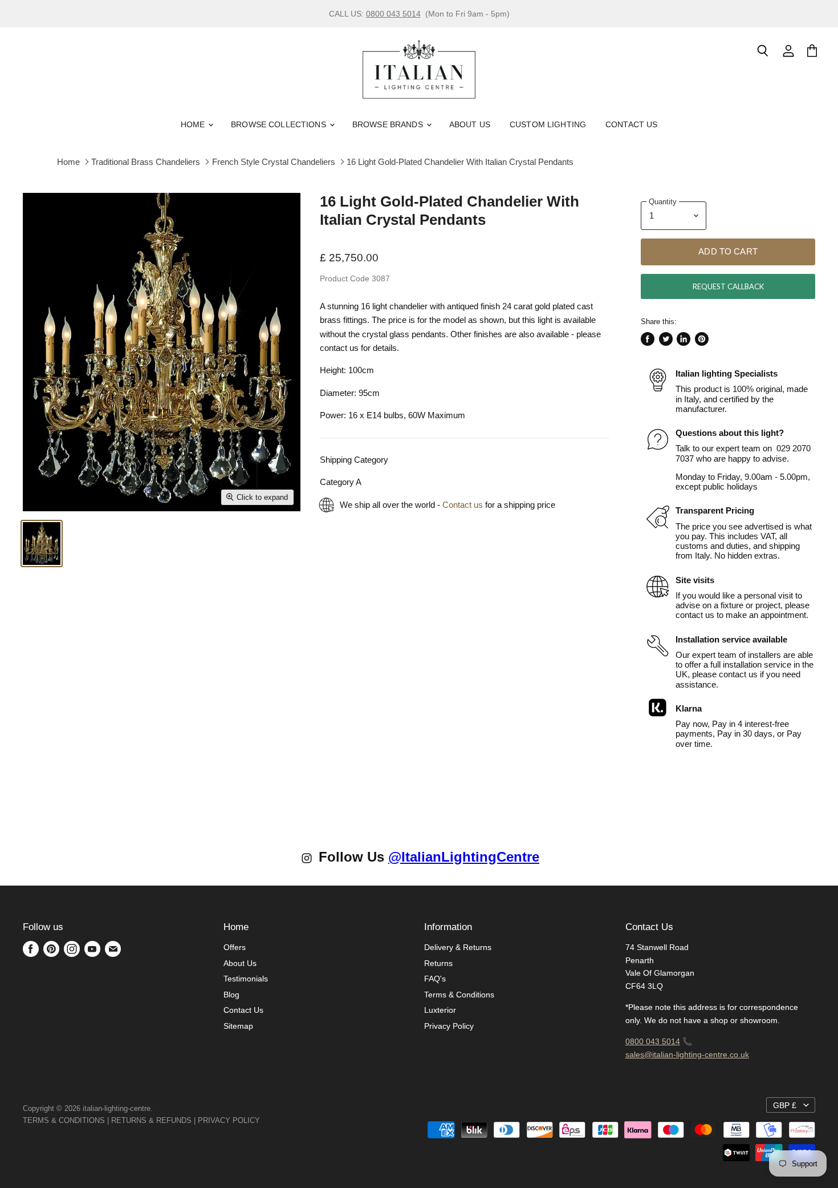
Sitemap (238, 1026)
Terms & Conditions (459, 994)
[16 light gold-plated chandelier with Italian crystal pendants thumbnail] (42, 543)
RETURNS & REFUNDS (151, 1120)
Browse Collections (279, 124)
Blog (231, 994)
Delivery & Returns (457, 947)
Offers (234, 947)
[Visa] (261, 1120)
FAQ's (435, 978)
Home (194, 124)
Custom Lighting (548, 124)
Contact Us (631, 124)
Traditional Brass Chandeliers (145, 162)
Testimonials (245, 978)
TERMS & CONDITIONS (64, 1120)
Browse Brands (388, 124)
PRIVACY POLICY (229, 1120)
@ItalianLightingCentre (463, 856)
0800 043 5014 (393, 13)
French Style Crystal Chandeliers (273, 162)
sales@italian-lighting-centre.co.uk (687, 1054)
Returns (438, 963)
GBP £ (784, 1105)
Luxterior (440, 1010)
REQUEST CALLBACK (728, 286)
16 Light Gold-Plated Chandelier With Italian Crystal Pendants (460, 162)
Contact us (462, 505)
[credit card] (268, 1120)
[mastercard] (266, 1120)
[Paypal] (263, 1120)
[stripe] (272, 1120)
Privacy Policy (449, 1026)
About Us (469, 124)
